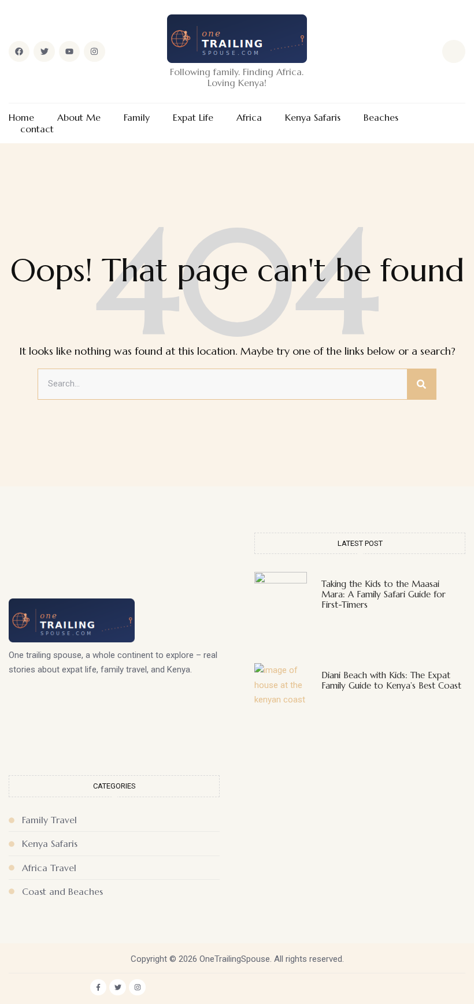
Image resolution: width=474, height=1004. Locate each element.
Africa (249, 117)
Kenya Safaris (312, 117)
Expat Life (193, 117)
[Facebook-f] (98, 987)
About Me (79, 117)
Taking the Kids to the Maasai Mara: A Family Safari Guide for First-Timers (383, 594)
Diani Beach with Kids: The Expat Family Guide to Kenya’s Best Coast (391, 680)
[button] (453, 51)
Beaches (381, 117)
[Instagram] (94, 51)
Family (137, 117)
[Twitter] (44, 51)
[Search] (421, 384)
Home (21, 117)
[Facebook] (19, 51)
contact (37, 129)
